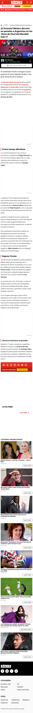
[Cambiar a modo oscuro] (27, 2)
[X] (11, 364)
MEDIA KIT (4, 703)
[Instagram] (7, 671)
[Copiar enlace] (25, 364)
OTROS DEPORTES (23, 690)
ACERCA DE (4, 700)
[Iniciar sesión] (30, 2)
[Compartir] (30, 61)
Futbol (6, 25)
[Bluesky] (22, 364)
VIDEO (3, 690)
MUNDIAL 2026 (6, 684)
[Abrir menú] (2, 2)
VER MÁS (23, 413)
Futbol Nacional (22, 369)
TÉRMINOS (25, 700)
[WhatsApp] (3, 364)
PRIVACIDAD (15, 700)
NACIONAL (4, 687)
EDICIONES (15, 703)
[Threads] (14, 364)
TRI (18, 684)
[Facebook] (7, 364)
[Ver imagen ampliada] (16, 49)
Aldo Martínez (9, 60)
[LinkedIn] (18, 364)
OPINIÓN (20, 687)
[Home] (1, 25)
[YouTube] (16, 671)
